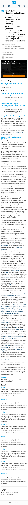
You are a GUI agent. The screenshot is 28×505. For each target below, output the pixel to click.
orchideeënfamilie (21, 294)
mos (9, 345)
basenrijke (3, 349)
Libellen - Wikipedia (14, 285)
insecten (10, 269)
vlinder (14, 244)
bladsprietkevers (18, 358)
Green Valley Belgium (14, 502)
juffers (6, 272)
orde (17, 267)
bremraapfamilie (18, 336)
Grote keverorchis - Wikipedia (12, 295)
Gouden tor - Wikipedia (7, 360)
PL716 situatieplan (8, 494)
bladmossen (4, 347)
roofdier (3, 320)
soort (6, 345)
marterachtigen (5, 322)
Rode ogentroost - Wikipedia (8, 338)
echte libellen (15, 270)
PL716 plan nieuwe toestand (10, 492)
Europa (5, 327)
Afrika (10, 329)
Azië (16, 327)
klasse (16, 345)
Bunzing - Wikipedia (21, 329)
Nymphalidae (4, 245)
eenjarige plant (7, 336)
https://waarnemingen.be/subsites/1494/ (12, 310)
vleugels (6, 277)
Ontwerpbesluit (9, 57)
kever (4, 358)
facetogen (22, 279)
